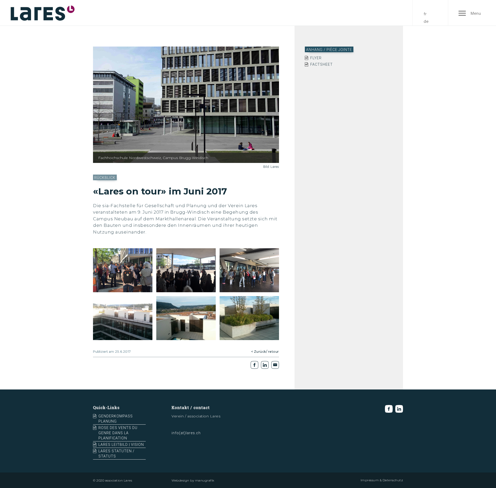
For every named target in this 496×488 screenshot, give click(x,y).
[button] (470, 13)
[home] (42, 13)
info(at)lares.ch (186, 433)
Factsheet (321, 64)
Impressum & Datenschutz (382, 480)
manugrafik (204, 480)
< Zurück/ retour (265, 352)
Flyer (316, 58)
